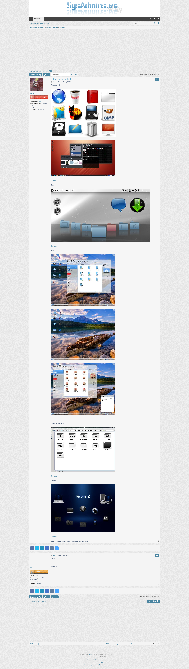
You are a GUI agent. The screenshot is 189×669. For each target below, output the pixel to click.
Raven (32, 93)
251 (39, 575)
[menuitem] (151, 19)
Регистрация (44, 23)
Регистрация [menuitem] (158, 19)
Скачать (54, 181)
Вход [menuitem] (155, 19)
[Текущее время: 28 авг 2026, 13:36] (158, 27)
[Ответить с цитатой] (157, 79)
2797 (39, 101)
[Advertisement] (94, 49)
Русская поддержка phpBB (94, 659)
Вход (34, 23)
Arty (86, 656)
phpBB (90, 654)
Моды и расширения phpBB (94, 663)
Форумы (39, 19)
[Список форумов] (94, 8)
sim (31, 567)
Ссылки (31, 19)
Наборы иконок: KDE (41, 71)
